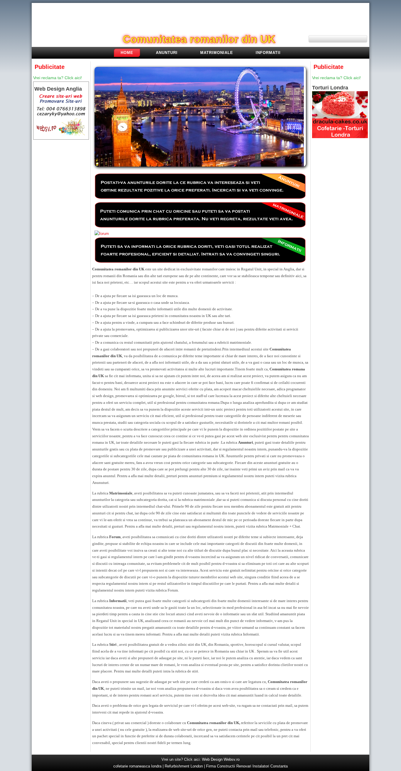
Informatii (268, 52)
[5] (274, 157)
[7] (290, 157)
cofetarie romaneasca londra (137, 766)
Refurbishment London (184, 766)
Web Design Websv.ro (221, 759)
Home (127, 52)
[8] (298, 157)
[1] (241, 157)
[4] (266, 157)
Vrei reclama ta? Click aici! (57, 77)
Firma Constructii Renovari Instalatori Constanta (247, 766)
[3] (257, 157)
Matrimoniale (216, 52)
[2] (249, 157)
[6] (282, 157)
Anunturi (167, 52)
